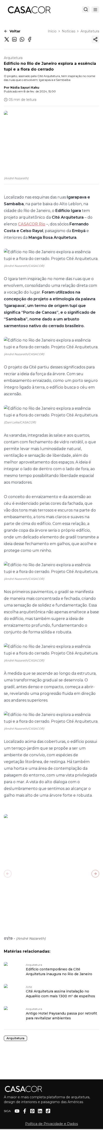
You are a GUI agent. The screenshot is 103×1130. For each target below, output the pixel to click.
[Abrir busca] (86, 9)
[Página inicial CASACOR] (29, 9)
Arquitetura (89, 31)
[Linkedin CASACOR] (40, 1111)
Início (52, 31)
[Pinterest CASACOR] (32, 1111)
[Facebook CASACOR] (24, 1111)
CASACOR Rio (31, 224)
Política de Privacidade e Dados (51, 1124)
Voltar (15, 31)
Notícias (68, 31)
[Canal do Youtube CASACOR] (17, 1111)
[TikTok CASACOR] (48, 1111)
